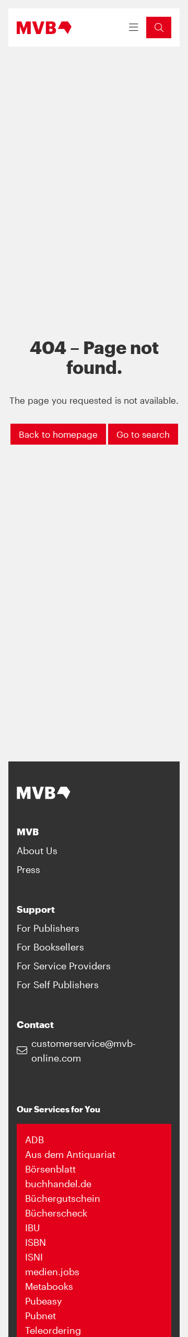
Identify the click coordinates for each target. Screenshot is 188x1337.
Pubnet (40, 1315)
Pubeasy (43, 1301)
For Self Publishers (58, 984)
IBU (32, 1227)
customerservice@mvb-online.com (83, 1050)
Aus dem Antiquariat (70, 1154)
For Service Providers (64, 965)
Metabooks (49, 1286)
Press (28, 869)
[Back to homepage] (44, 27)
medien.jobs (52, 1271)
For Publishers (48, 928)
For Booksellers (50, 947)
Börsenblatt (50, 1169)
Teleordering (53, 1330)
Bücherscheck (56, 1213)
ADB (34, 1139)
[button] (158, 27)
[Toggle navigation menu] (133, 27)
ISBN (35, 1242)
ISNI (34, 1257)
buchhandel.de (58, 1183)
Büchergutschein (62, 1198)
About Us (37, 850)
